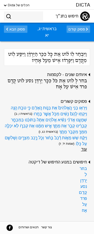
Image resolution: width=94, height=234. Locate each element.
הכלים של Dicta (18, 5)
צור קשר (46, 227)
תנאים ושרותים (29, 227)
